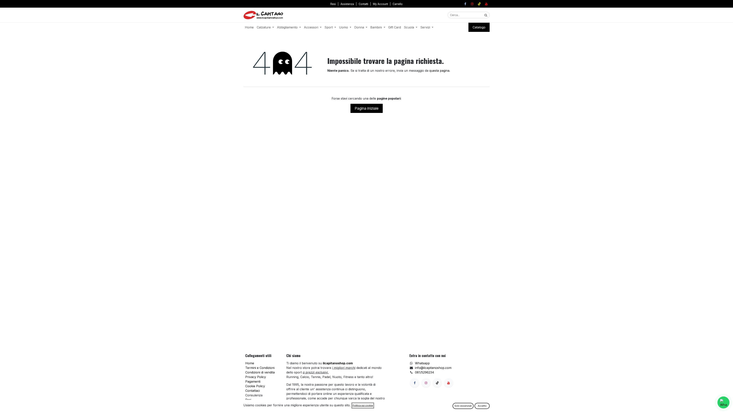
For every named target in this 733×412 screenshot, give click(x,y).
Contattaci (252, 391)
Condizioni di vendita (260, 372)
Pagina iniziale (367, 108)
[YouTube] (486, 4)
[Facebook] (465, 4)
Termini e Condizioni (259, 368)
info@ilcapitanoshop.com (433, 368)
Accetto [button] (482, 405)
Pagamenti (252, 381)
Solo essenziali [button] (463, 405)
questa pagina (439, 70)
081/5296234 (424, 372)
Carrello (398, 4)
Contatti (363, 4)
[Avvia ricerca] (486, 15)
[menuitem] (249, 27)
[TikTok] (479, 4)
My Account (380, 4)
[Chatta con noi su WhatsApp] (723, 402)
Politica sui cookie (363, 405)
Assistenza (347, 4)
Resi (333, 4)
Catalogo (479, 27)
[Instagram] (472, 4)
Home (249, 363)
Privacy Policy (255, 377)
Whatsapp (422, 363)
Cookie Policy (255, 386)
